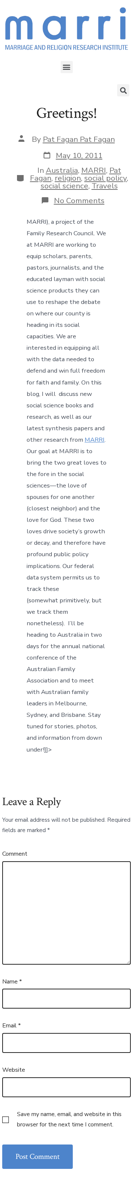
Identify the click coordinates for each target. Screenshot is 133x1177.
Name (12, 982)
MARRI (93, 170)
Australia (62, 170)
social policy (105, 178)
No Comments (79, 200)
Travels (105, 186)
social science (64, 186)
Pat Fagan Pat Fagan (79, 139)
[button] (67, 67)
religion (68, 178)
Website (13, 1070)
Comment (14, 854)
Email (11, 1026)
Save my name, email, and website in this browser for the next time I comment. (69, 1119)
